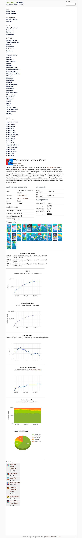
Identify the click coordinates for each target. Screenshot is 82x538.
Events (8, 63)
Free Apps (9, 32)
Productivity (10, 97)
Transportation (11, 107)
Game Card (10, 128)
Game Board (10, 126)
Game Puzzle (10, 141)
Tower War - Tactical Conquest (13, 466)
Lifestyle (9, 76)
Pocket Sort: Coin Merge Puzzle (13, 489)
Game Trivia (10, 153)
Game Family (10, 136)
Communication (11, 55)
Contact (53, 537)
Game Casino (11, 130)
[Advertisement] (47, 3)
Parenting (9, 90)
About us (47, 537)
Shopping (9, 99)
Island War (13, 478)
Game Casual (10, 132)
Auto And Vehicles (12, 42)
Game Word (10, 155)
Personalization (11, 92)
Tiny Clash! (13, 473)
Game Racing (11, 143)
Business (9, 51)
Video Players (11, 111)
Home (58, 537)
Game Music (10, 139)
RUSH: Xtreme (14, 496)
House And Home (12, 72)
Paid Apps (9, 30)
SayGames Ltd (19, 163)
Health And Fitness (12, 69)
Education (9, 59)
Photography (10, 95)
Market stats (10, 11)
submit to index (11, 19)
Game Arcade (10, 124)
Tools (8, 105)
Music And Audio (12, 84)
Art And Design (11, 40)
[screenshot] (9, 228)
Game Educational (12, 134)
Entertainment (11, 61)
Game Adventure (12, 122)
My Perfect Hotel (15, 482)
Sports (8, 103)
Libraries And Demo (13, 74)
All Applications (11, 28)
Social (8, 101)
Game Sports (10, 149)
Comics (9, 53)
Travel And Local (12, 109)
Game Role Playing (12, 145)
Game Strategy (21, 169)
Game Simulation (12, 147)
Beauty (8, 44)
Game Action (10, 120)
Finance (9, 65)
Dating (8, 57)
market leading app (36, 369)
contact (9, 21)
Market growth (11, 13)
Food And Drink (11, 67)
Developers (10, 34)
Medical (9, 82)
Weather (9, 113)
